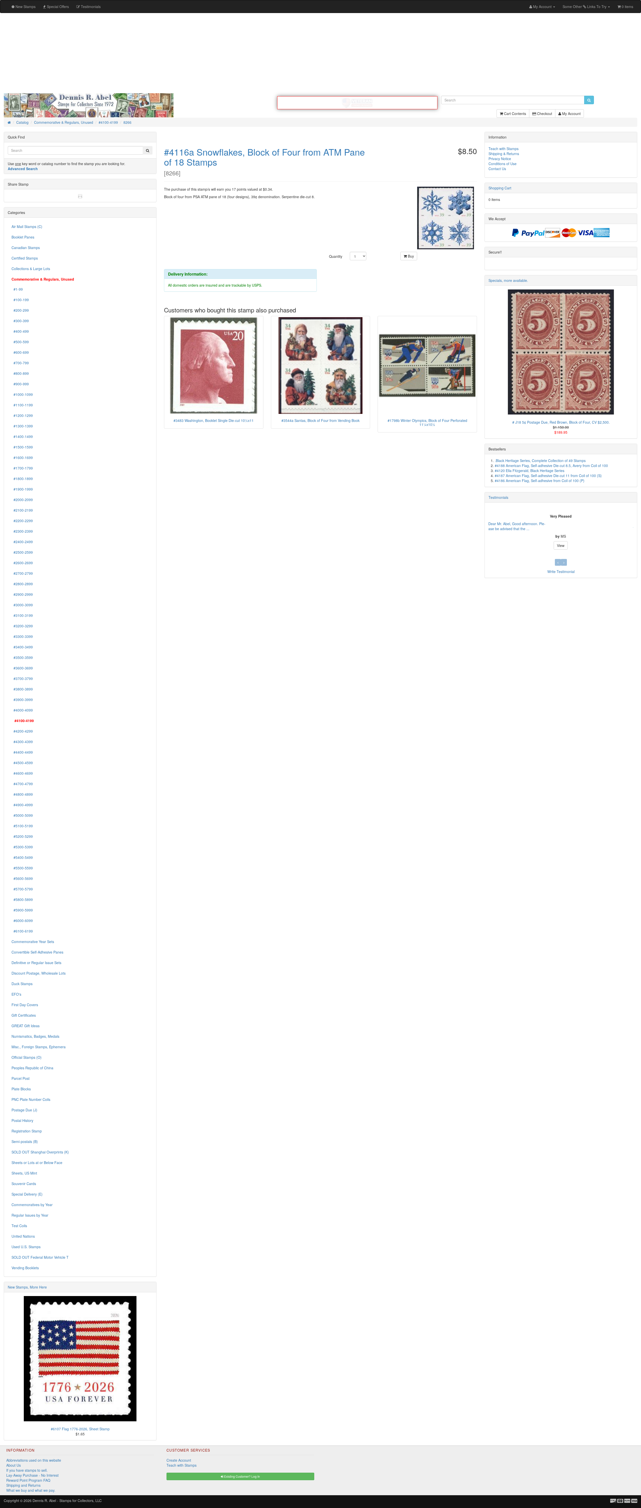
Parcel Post (21, 1078)
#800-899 (20, 373)
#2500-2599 (22, 552)
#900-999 (20, 383)
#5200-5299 (22, 836)
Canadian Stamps (26, 247)
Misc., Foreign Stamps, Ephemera (39, 1046)
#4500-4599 (22, 762)
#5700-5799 (22, 888)
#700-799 (20, 362)
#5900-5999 (22, 909)
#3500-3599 (22, 657)
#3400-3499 (22, 646)
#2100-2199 (22, 510)
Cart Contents (514, 113)
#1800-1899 (22, 478)
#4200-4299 (22, 731)
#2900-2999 (22, 594)
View (561, 542)
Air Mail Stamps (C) (27, 226)
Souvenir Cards (24, 1183)
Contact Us (497, 168)
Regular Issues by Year (30, 1215)
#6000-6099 (22, 920)
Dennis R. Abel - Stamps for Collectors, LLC (67, 1500)
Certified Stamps (25, 258)
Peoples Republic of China (32, 1067)
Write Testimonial (561, 571)
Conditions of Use (503, 163)
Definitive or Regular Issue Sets (36, 962)
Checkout (544, 113)
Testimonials (498, 497)
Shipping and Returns (23, 1485)
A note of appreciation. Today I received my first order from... (537, 526)
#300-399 (20, 320)
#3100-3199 (22, 615)
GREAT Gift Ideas (26, 1025)
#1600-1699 (22, 457)
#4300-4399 (22, 741)
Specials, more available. (508, 280)
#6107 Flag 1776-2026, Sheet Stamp (80, 1428)
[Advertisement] (320, 53)
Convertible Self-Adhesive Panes (37, 952)
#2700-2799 (22, 573)
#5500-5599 (22, 867)
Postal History (22, 1120)
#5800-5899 (22, 899)
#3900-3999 (22, 699)
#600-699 (20, 352)
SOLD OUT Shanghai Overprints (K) (40, 1151)
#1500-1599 (22, 446)
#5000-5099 (22, 815)
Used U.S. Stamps (26, 1246)
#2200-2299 (22, 520)
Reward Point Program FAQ (28, 1480)
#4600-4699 (22, 773)
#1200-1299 (22, 415)
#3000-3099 (22, 604)
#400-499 (20, 331)
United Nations (23, 1236)
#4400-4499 (22, 752)
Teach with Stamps (504, 148)
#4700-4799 (22, 783)
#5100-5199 (22, 825)
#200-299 (20, 310)
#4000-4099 (22, 710)
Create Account (179, 1460)
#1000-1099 (22, 394)
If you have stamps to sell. (27, 1470)
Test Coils (19, 1225)
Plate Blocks (21, 1088)
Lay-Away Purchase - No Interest (32, 1475)
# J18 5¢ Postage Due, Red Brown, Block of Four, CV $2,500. (561, 422)
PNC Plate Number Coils (31, 1099)
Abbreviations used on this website (33, 1460)
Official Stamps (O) (27, 1057)
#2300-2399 (22, 531)
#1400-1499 (22, 436)
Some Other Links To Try (585, 6)
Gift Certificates (24, 1015)
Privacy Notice (500, 158)
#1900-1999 (22, 489)
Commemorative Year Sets (33, 941)
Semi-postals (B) (25, 1141)
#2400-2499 (22, 541)
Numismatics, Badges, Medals (35, 1036)
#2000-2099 (22, 499)
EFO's (16, 994)
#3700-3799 (22, 678)
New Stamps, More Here (27, 1287)
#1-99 (17, 289)
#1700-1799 (22, 468)
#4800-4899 (22, 794)
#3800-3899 (22, 688)
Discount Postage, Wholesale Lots (39, 973)
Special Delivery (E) (27, 1194)
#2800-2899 (22, 583)
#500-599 (20, 341)
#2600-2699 (22, 562)
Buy (410, 256)
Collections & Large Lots (31, 268)
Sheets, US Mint (24, 1173)
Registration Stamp (27, 1130)
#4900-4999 (22, 804)
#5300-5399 (22, 846)
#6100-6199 (22, 931)
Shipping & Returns (504, 153)
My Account (571, 113)
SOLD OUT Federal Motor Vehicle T (40, 1257)
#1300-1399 (22, 425)
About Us (13, 1465)
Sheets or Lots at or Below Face (37, 1162)
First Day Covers (25, 1004)
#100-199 (20, 299)
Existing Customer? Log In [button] (241, 1476)
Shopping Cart (500, 187)
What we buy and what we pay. (30, 1490)
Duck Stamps (22, 983)
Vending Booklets (25, 1267)
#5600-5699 (22, 878)
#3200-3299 (22, 625)
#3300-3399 (22, 636)
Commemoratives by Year (32, 1204)
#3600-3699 (22, 667)
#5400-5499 (22, 857)
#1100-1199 (22, 404)
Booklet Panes (23, 237)
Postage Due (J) (24, 1109)
